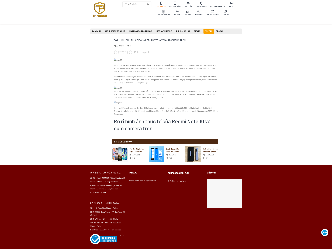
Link (121, 235)
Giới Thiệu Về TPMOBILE (115, 31)
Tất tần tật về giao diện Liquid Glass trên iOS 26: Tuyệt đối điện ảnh (137, 150)
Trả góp (219, 31)
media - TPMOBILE (164, 31)
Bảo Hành (96, 31)
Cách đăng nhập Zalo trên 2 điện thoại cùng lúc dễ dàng (173, 150)
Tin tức (208, 31)
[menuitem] (161, 4)
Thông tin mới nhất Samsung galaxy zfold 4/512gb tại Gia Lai (210, 150)
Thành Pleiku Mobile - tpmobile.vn (142, 180)
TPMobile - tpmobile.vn (177, 181)
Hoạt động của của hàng (140, 31)
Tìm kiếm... (148, 4)
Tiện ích (197, 31)
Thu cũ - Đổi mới (183, 31)
